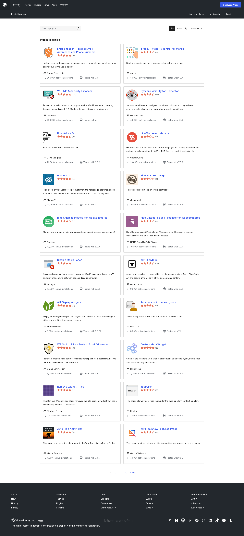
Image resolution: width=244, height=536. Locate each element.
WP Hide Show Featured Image (158, 428)
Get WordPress (230, 5)
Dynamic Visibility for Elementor (159, 91)
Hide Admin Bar (66, 133)
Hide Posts (63, 175)
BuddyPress (197, 507)
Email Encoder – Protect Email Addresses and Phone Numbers (76, 50)
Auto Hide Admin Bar (69, 428)
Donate (150, 503)
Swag (149, 507)
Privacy (14, 507)
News (14, 499)
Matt (194, 499)
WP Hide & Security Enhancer (74, 91)
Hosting (14, 503)
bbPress (196, 503)
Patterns (60, 507)
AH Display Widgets (69, 302)
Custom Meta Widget (153, 344)
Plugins (59, 503)
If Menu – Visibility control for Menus (162, 48)
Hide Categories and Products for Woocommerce (170, 217)
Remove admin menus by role (158, 302)
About (14, 494)
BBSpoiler (146, 386)
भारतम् (40, 521)
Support (105, 499)
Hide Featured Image (152, 175)
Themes (60, 499)
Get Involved (152, 494)
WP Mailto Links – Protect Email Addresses (83, 344)
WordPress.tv (108, 507)
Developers (106, 503)
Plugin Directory (18, 14)
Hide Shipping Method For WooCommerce (82, 217)
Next (132, 472)
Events (149, 499)
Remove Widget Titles (70, 386)
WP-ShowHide (149, 259)
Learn (103, 494)
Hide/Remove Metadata (154, 133)
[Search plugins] (78, 28)
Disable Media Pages (69, 259)
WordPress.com (199, 494)
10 (126, 472)
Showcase (61, 494)
